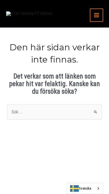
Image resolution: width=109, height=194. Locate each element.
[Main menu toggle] (96, 15)
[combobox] (85, 188)
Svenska (85, 188)
